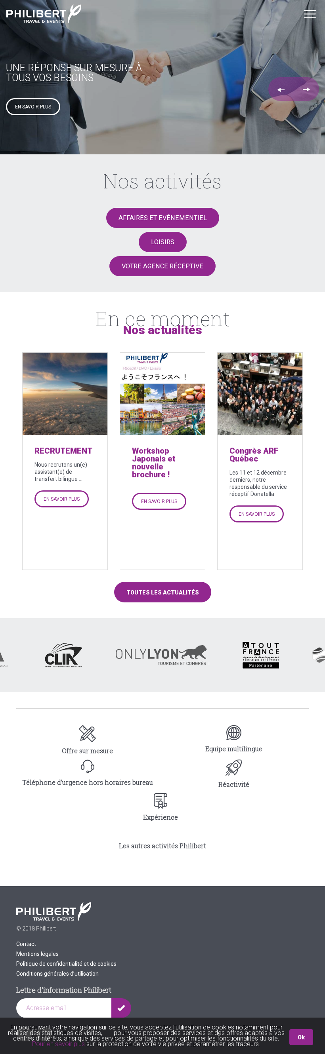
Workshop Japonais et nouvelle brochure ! (154, 463)
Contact (26, 944)
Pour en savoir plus (59, 1044)
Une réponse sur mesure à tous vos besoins (74, 73)
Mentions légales (37, 954)
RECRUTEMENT (63, 451)
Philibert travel (43, 14)
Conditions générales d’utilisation (57, 973)
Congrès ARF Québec (253, 455)
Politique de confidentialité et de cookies (66, 964)
